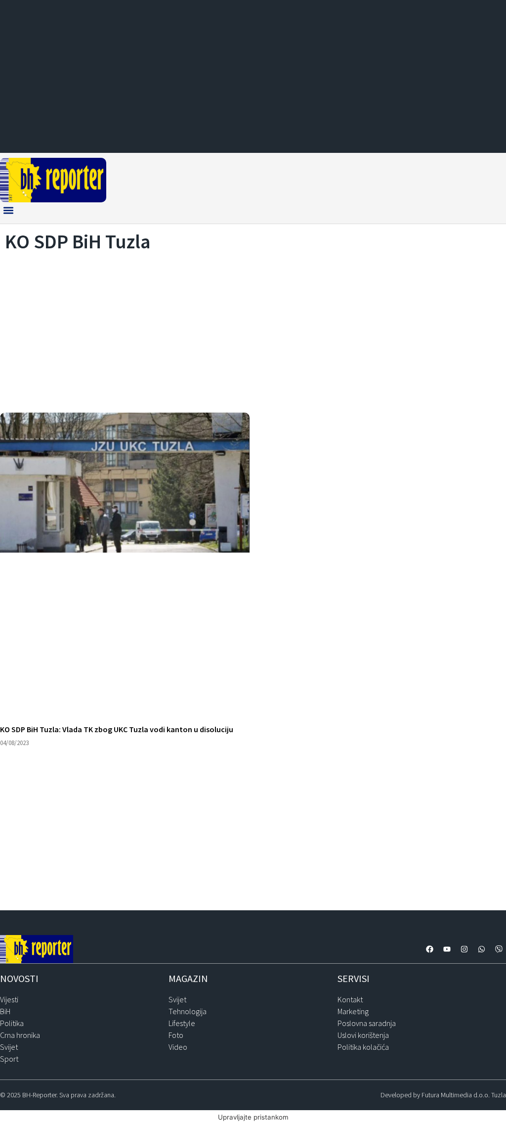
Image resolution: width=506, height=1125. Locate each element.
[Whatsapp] (481, 948)
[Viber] (498, 948)
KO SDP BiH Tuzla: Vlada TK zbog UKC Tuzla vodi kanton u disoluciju (116, 729)
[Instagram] (464, 948)
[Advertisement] (253, 329)
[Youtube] (446, 948)
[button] (8, 210)
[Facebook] (429, 948)
